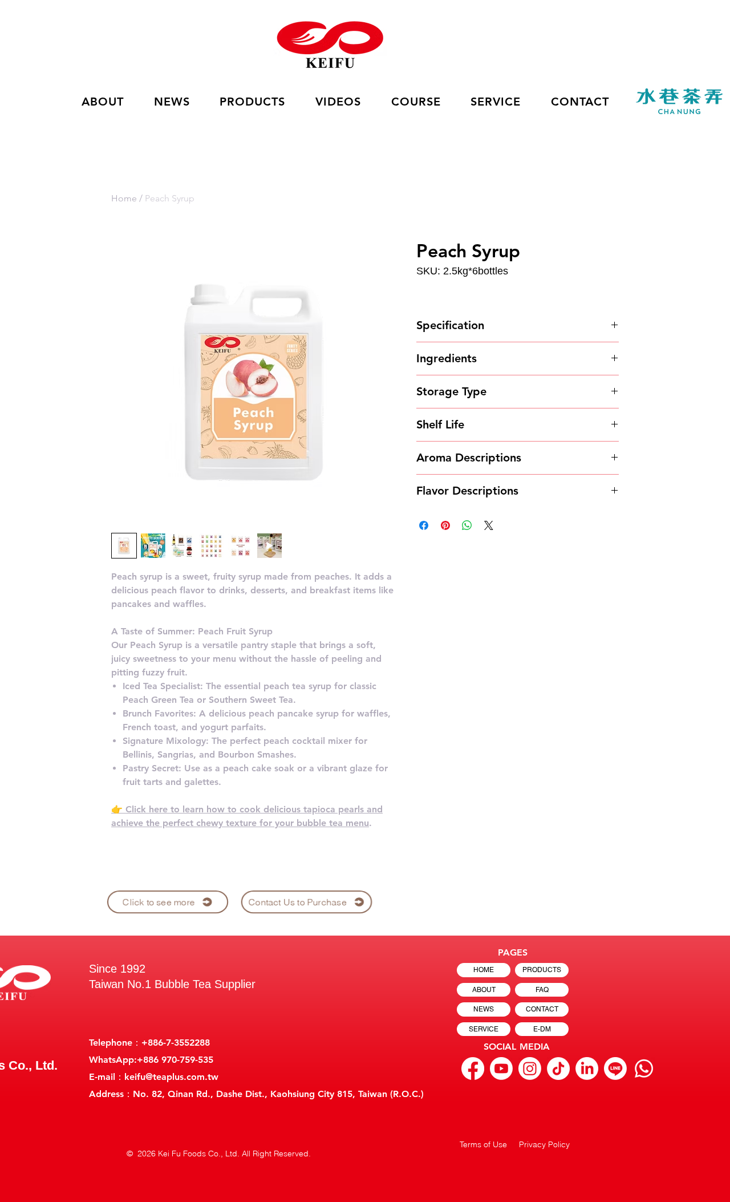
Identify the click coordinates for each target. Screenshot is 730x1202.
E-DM (542, 1029)
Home (124, 198)
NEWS (483, 1009)
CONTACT (542, 1009)
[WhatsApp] (643, 1068)
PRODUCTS (541, 970)
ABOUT (484, 990)
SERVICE (483, 1029)
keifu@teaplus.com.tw (171, 1076)
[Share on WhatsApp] (467, 525)
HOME (483, 970)
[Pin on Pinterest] (445, 525)
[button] (338, 101)
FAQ (542, 990)
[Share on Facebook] (424, 525)
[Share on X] (489, 525)
